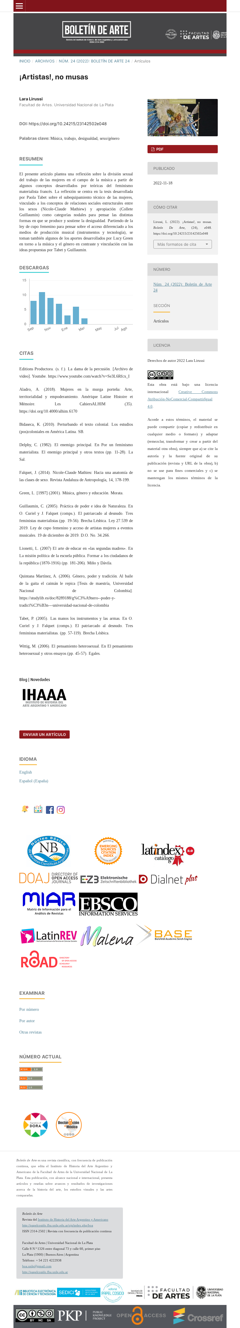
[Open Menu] (19, 6)
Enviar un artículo (44, 734)
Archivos (44, 61)
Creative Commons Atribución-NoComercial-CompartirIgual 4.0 (183, 399)
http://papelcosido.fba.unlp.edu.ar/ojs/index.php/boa (57, 1225)
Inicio (24, 61)
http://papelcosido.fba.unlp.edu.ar (45, 1272)
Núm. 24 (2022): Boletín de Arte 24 (94, 61)
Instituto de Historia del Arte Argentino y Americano (73, 1219)
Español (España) (33, 781)
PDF (159, 149)
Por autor (27, 1021)
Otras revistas (30, 1032)
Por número (29, 1009)
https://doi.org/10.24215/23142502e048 (68, 123)
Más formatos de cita (176, 244)
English (25, 772)
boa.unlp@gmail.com (37, 1266)
